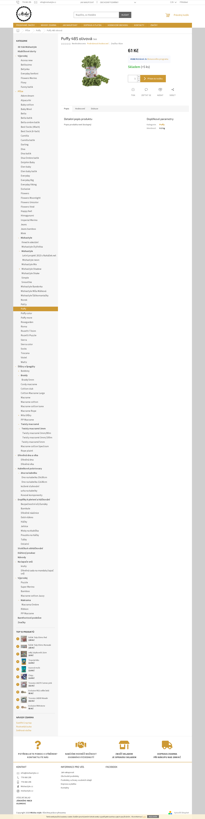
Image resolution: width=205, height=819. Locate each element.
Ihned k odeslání (30, 242)
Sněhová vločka (23, 730)
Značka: (117, 43)
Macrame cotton (29, 402)
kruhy (24, 566)
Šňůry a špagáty (26, 366)
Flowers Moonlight (31, 198)
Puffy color (26, 313)
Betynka (25, 69)
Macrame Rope (28, 411)
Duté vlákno (27, 517)
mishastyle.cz (27, 790)
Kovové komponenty (31, 495)
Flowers (25, 193)
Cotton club (27, 388)
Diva (23, 149)
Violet (24, 357)
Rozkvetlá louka (24, 726)
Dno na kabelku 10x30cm (34, 477)
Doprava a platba (68, 784)
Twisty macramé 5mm (33, 442)
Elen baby (26, 166)
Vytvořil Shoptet (181, 812)
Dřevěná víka (27, 464)
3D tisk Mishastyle (27, 47)
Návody (22, 557)
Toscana (25, 353)
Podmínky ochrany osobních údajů (76, 780)
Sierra (24, 340)
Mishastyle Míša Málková (33, 291)
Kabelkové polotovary (30, 468)
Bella (23, 113)
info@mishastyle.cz (30, 773)
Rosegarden (27, 322)
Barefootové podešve (29, 618)
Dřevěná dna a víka (28, 455)
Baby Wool (26, 109)
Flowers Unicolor (30, 202)
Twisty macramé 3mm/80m (36, 433)
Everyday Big (27, 180)
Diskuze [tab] (94, 108)
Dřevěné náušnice (30, 513)
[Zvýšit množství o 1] (138, 77)
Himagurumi (27, 215)
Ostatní (25, 544)
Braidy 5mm (28, 379)
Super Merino (27, 587)
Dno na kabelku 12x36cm (34, 482)
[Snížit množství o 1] (138, 80)
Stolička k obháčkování (30, 548)
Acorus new (27, 60)
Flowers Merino (29, 78)
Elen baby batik (29, 171)
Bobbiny (25, 371)
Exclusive (25, 189)
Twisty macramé (30, 424)
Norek (24, 300)
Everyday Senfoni (29, 73)
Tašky (24, 539)
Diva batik (26, 153)
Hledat (125, 15)
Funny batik (27, 87)
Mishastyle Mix (29, 264)
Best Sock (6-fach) (30, 131)
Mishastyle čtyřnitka (32, 246)
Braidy (24, 375)
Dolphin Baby (28, 162)
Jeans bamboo (28, 229)
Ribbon (24, 609)
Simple (25, 277)
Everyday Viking (29, 184)
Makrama (26, 600)
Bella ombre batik (30, 122)
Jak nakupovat (87, 2)
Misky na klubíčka (30, 530)
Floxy (23, 82)
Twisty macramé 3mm (34, 428)
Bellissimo (26, 64)
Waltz (24, 362)
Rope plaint (27, 450)
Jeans (24, 224)
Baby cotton (27, 104)
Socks (24, 348)
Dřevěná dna (27, 459)
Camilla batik (28, 140)
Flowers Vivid (27, 206)
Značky (21, 622)
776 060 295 (26, 777)
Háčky (24, 521)
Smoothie (27, 282)
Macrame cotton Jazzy (32, 595)
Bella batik (26, 118)
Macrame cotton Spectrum (35, 446)
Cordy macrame (29, 384)
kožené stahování (30, 486)
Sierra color (27, 344)
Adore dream (27, 95)
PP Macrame (27, 419)
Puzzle (24, 582)
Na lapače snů (25, 561)
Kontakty (65, 787)
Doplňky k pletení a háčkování (34, 499)
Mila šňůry (26, 415)
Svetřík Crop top (24, 723)
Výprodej (22, 56)
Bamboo (25, 591)
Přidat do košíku (155, 78)
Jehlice (24, 526)
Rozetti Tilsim (28, 331)
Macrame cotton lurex (32, 406)
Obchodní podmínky (109, 2)
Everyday (25, 175)
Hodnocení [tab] (80, 108)
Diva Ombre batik (30, 158)
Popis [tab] (66, 108)
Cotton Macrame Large (33, 393)
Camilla (25, 135)
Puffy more (26, 317)
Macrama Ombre (30, 604)
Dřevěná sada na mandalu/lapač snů (37, 572)
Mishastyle (26, 237)
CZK (172, 2)
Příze (20, 91)
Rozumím (153, 817)
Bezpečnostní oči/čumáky (34, 504)
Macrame (25, 397)
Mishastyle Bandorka (31, 286)
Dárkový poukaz (26, 553)
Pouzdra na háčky (30, 535)
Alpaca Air (26, 100)
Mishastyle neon (30, 260)
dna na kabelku (29, 473)
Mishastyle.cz (27, 786)
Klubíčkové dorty (27, 51)
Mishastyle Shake (30, 273)
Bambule (25, 508)
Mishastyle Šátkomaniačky (34, 295)
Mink (23, 233)
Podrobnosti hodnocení (97, 43)
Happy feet (26, 211)
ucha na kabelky (29, 490)
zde (144, 817)
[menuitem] (25, 25)
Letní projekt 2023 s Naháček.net (39, 255)
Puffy (23, 308)
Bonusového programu (157, 59)
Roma (24, 326)
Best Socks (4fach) (30, 127)
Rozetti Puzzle (28, 335)
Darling (25, 144)
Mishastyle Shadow (31, 269)
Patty (24, 304)
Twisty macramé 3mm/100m (37, 437)
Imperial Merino (29, 220)
